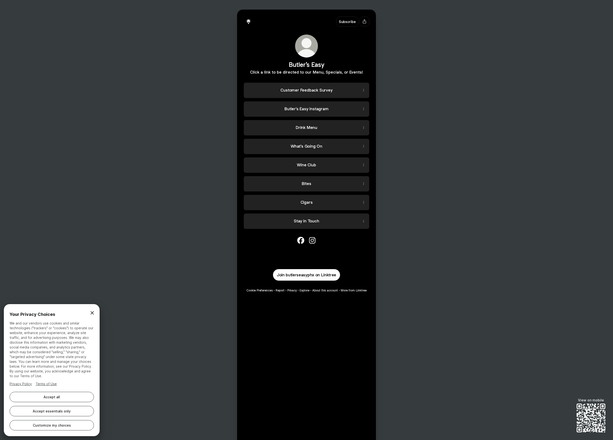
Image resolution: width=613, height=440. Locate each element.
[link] (300, 240)
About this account (325, 290)
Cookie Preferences (259, 290)
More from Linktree (354, 290)
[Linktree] (248, 21)
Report (280, 290)
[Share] (363, 90)
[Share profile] (364, 21)
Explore (304, 290)
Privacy (292, 290)
